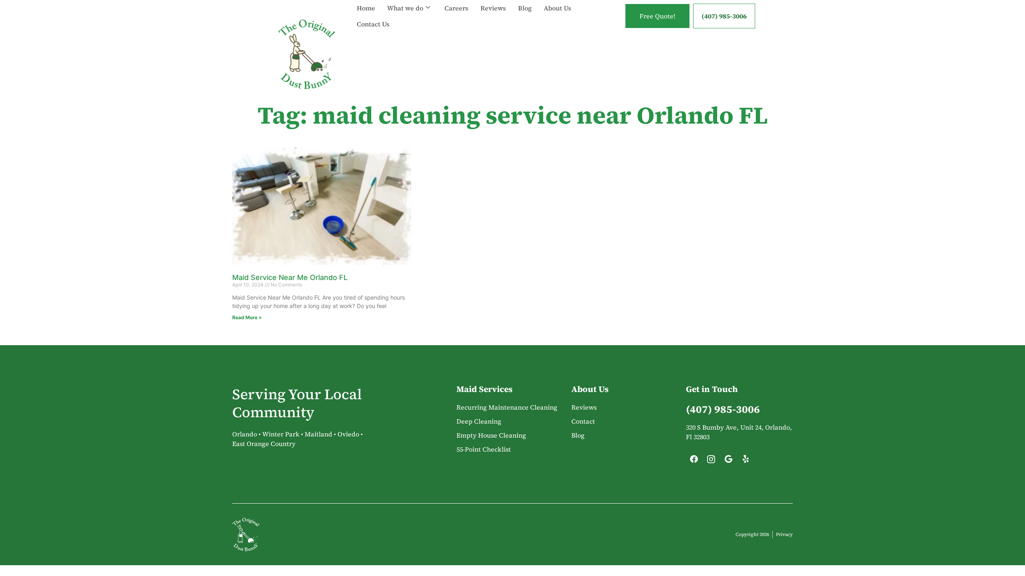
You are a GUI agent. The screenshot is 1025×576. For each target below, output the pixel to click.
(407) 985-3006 (724, 16)
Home (366, 8)
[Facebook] (694, 461)
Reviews (493, 8)
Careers (456, 8)
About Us (557, 8)
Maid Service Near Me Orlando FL (290, 277)
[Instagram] (711, 461)
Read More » (247, 317)
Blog (525, 8)
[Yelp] (746, 461)
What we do (405, 8)
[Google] (728, 461)
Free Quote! (657, 16)
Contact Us (373, 24)
